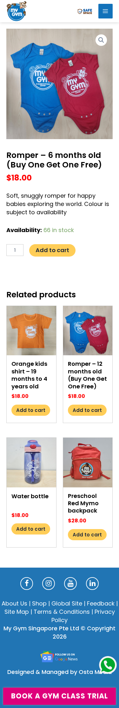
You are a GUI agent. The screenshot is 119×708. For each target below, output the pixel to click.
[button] (101, 40)
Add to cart (52, 250)
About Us (14, 603)
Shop (39, 603)
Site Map (16, 612)
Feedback (101, 603)
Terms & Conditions (62, 612)
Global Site (66, 603)
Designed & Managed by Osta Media (59, 672)
